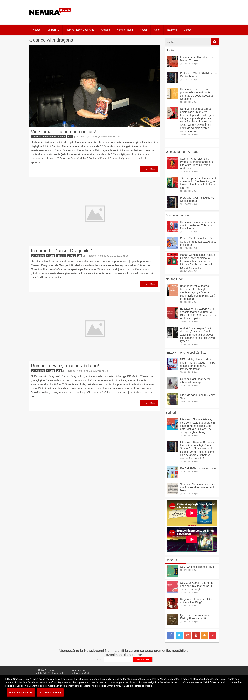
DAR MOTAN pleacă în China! (198, 468)
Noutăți (170, 50)
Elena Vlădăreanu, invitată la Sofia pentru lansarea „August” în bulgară (198, 241)
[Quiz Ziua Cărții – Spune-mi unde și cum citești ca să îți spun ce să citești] (172, 592)
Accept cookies (50, 692)
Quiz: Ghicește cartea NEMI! (197, 566)
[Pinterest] (212, 635)
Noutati (36, 29)
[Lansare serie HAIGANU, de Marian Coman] (172, 66)
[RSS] (204, 635)
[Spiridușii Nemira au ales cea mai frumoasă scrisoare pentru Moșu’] (172, 493)
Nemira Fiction (125, 29)
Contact (188, 29)
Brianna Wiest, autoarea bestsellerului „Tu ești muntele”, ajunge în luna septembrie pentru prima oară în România (197, 292)
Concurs (36, 136)
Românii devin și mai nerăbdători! (65, 365)
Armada (105, 29)
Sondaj (61, 136)
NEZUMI (172, 29)
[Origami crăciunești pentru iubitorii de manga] (172, 388)
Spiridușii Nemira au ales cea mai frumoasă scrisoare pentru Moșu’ (198, 487)
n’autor (143, 29)
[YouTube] (196, 635)
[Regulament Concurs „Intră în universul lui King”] (172, 608)
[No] (243, 687)
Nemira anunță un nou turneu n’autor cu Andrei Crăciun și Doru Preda (197, 225)
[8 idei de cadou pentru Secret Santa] (172, 404)
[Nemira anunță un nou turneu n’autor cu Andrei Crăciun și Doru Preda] (172, 231)
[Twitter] (179, 635)
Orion (157, 29)
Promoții (61, 255)
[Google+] (187, 635)
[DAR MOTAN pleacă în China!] (172, 477)
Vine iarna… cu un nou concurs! (64, 131)
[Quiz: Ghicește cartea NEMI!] (172, 576)
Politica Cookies (21, 692)
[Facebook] (170, 635)
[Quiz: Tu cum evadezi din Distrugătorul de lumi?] (172, 624)
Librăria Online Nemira (51, 673)
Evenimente (49, 136)
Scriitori (51, 29)
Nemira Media (82, 673)
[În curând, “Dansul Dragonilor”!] (94, 213)
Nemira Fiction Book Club (80, 29)
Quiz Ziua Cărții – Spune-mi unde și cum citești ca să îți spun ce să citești (196, 586)
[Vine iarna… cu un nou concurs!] (94, 86)
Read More (149, 169)
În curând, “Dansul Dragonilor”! (62, 250)
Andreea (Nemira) (87, 136)
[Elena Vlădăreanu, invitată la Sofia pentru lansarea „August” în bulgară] (172, 247)
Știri (70, 136)
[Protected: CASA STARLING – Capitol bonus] (172, 82)
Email (99, 659)
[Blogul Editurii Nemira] (50, 18)
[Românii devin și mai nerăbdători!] (94, 328)
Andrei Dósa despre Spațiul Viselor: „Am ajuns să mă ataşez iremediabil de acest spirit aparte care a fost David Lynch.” (197, 335)
